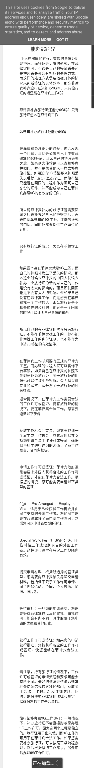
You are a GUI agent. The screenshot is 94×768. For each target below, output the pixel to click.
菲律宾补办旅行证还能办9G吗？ (44, 45)
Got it (62, 39)
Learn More (39, 39)
